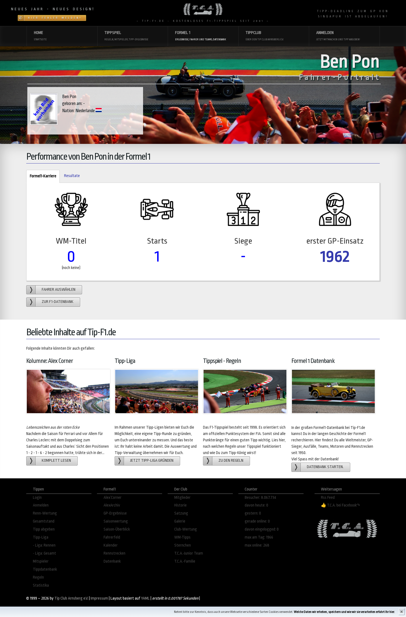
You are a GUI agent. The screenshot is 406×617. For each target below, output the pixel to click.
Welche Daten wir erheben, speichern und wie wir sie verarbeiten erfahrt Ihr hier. (344, 612)
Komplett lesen (56, 460)
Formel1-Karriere (41, 176)
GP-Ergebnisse (115, 513)
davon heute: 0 (256, 505)
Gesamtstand (43, 521)
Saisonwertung (116, 521)
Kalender (111, 545)
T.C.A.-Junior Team (188, 553)
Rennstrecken (114, 553)
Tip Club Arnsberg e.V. (71, 598)
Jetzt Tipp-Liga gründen (151, 460)
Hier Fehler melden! (55, 18)
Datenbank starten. (325, 467)
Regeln (38, 577)
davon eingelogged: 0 (262, 529)
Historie (180, 505)
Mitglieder (182, 497)
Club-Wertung (185, 529)
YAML (145, 598)
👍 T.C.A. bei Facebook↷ (340, 505)
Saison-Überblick (117, 529)
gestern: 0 (253, 513)
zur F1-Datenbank (57, 301)
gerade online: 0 (257, 521)
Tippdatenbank (45, 569)
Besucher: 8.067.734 (260, 497)
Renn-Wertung (45, 513)
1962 (335, 256)
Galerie (179, 521)
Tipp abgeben (44, 529)
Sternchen (182, 545)
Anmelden (41, 505)
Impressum (99, 598)
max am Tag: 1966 (259, 537)
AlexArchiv (112, 505)
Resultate (72, 175)
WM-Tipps (182, 537)
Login (37, 497)
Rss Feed (328, 497)
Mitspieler (41, 561)
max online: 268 (257, 545)
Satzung (181, 513)
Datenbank (112, 561)
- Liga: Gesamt (44, 553)
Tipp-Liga (40, 537)
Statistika (41, 585)
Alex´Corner (113, 497)
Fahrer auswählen (58, 289)
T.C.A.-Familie (184, 561)
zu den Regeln (230, 460)
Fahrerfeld (112, 537)
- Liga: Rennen (44, 545)
